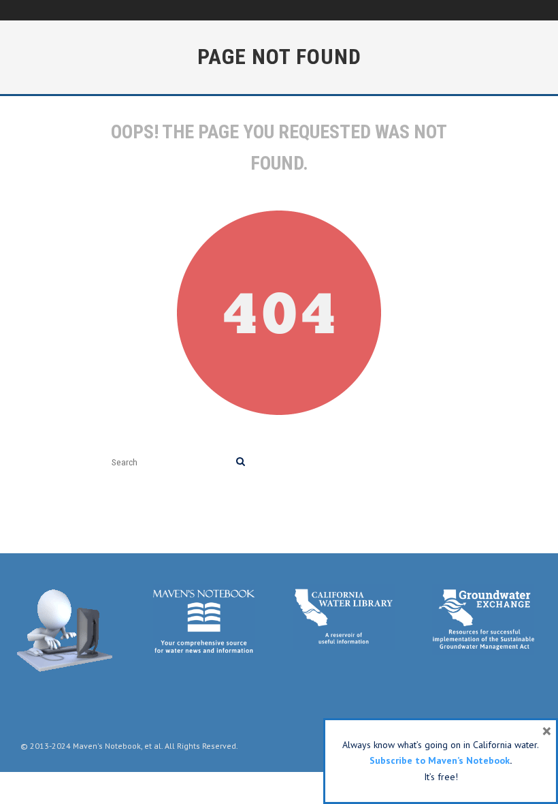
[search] (240, 462)
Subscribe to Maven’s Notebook (440, 760)
